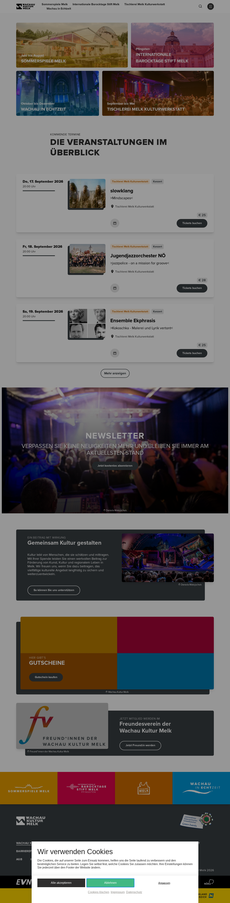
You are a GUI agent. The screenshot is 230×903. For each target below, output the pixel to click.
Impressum (118, 892)
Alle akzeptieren (61, 882)
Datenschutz (134, 892)
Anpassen (164, 882)
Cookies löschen (98, 892)
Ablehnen (110, 882)
